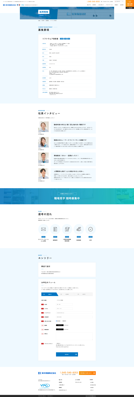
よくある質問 (77, 379)
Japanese (118, 1)
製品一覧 (60, 379)
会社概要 (91, 382)
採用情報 (47, 20)
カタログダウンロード (63, 390)
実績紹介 (60, 387)
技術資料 (60, 382)
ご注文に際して (61, 384)
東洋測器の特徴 (93, 384)
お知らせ (91, 390)
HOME (39, 20)
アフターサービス (78, 382)
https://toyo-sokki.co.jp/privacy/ (62, 346)
